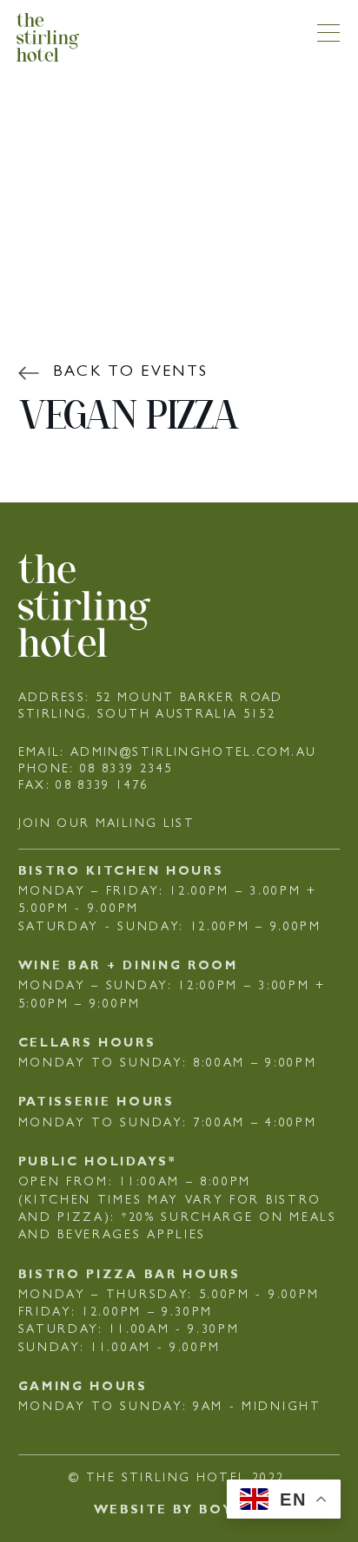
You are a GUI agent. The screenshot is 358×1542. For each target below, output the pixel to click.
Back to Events (131, 373)
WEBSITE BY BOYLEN (179, 1511)
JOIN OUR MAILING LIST (106, 824)
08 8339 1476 (102, 786)
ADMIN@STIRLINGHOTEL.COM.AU (193, 753)
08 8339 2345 (126, 770)
